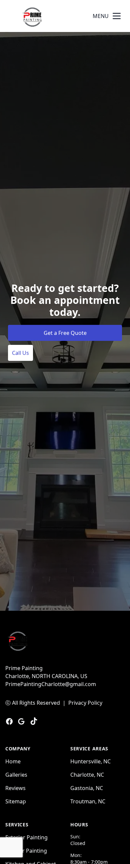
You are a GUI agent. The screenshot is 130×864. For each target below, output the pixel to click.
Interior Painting (26, 850)
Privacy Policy (85, 702)
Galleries (16, 774)
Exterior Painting (26, 837)
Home (13, 761)
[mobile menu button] (117, 16)
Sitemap (15, 801)
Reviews (15, 788)
